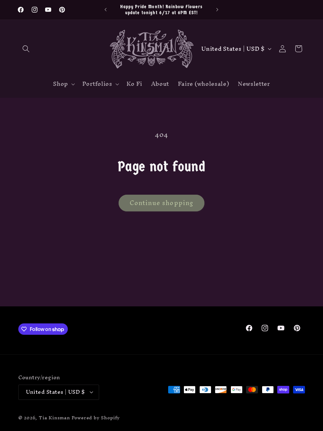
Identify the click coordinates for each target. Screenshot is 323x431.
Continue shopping (162, 203)
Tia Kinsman (54, 417)
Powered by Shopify (96, 417)
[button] (26, 49)
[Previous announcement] (106, 10)
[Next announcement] (217, 10)
